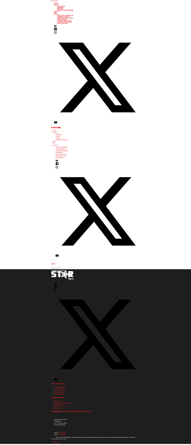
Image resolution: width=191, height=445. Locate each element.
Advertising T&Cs (58, 404)
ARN (55, 441)
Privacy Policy (58, 401)
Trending (60, 7)
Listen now (55, 127)
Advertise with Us (58, 389)
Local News (61, 6)
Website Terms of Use (60, 406)
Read (56, 5)
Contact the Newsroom (65, 10)
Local (56, 14)
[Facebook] (55, 30)
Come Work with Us (59, 394)
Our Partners (62, 19)
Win (55, 12)
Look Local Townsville (65, 15)
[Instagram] (55, 33)
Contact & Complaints (60, 387)
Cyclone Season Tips (64, 20)
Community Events (63, 16)
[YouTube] (55, 123)
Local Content (57, 408)
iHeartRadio (57, 443)
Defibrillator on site (64, 22)
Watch (56, 11)
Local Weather (62, 23)
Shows (56, 3)
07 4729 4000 (62, 432)
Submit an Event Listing (65, 18)
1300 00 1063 (61, 434)
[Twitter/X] (97, 120)
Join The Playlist (58, 392)
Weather (60, 8)
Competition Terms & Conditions (62, 402)
